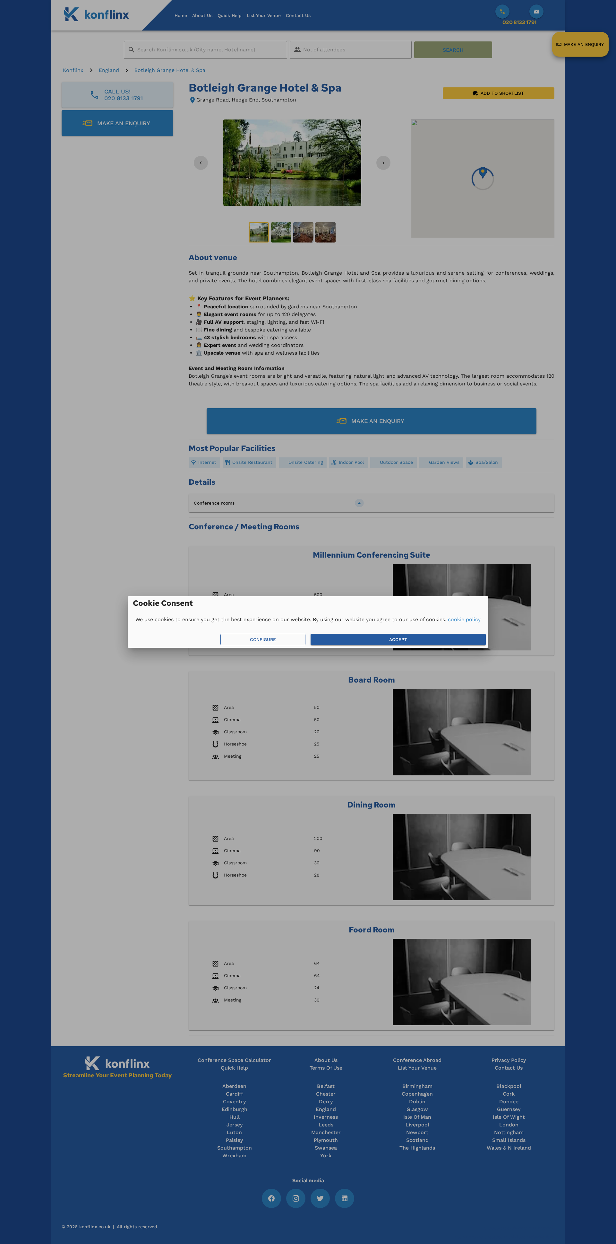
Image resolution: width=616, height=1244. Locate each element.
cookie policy (464, 619)
